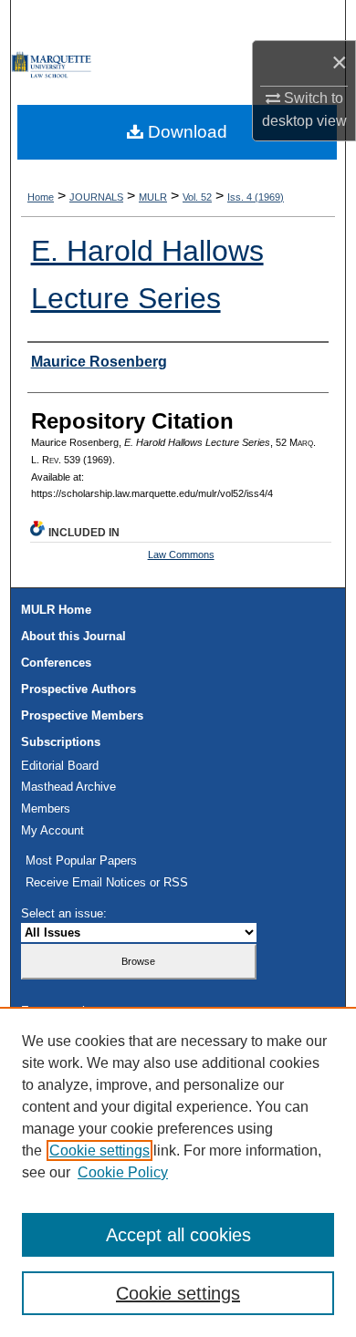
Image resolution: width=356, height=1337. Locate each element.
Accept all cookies (178, 1235)
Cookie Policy (123, 1172)
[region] (178, 1172)
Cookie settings (99, 1150)
